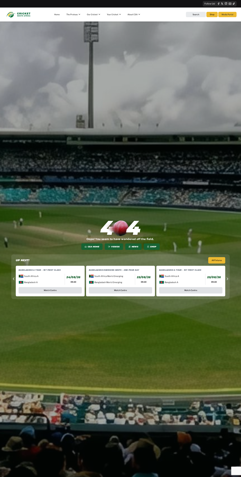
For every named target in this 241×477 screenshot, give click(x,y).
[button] (13, 279)
